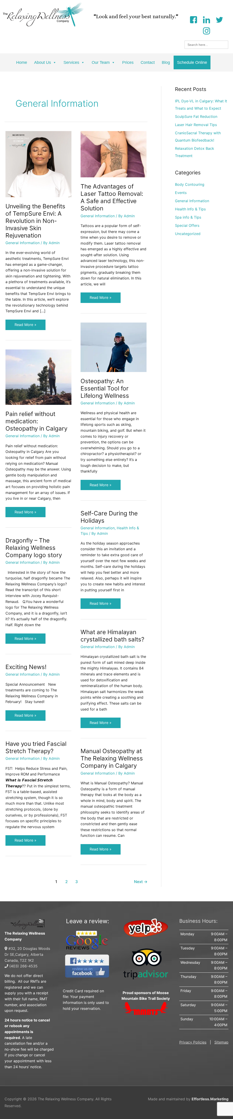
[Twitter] (219, 19)
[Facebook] (193, 19)
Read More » (25, 323)
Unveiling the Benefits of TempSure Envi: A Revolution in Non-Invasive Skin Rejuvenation (35, 221)
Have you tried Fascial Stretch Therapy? (35, 747)
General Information (22, 242)
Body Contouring (189, 184)
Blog (166, 62)
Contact (148, 62)
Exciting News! (25, 666)
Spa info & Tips (188, 217)
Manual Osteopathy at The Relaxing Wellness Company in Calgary (112, 758)
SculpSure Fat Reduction (196, 116)
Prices (128, 62)
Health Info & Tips (190, 209)
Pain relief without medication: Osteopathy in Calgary (36, 421)
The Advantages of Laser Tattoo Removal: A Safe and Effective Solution (112, 197)
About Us (42, 62)
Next (140, 881)
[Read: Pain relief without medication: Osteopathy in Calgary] (38, 377)
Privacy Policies (192, 1042)
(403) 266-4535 (23, 966)
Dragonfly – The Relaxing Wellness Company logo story (33, 547)
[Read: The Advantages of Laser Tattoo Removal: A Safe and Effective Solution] (114, 154)
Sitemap (221, 1042)
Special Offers (187, 225)
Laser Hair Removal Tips (196, 124)
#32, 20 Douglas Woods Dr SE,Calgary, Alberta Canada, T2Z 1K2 (27, 954)
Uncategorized (187, 233)
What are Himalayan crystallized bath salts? (112, 635)
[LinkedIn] (206, 19)
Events (181, 192)
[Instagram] (206, 30)
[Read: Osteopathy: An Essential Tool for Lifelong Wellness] (114, 347)
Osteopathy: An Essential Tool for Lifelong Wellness (105, 388)
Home (21, 62)
